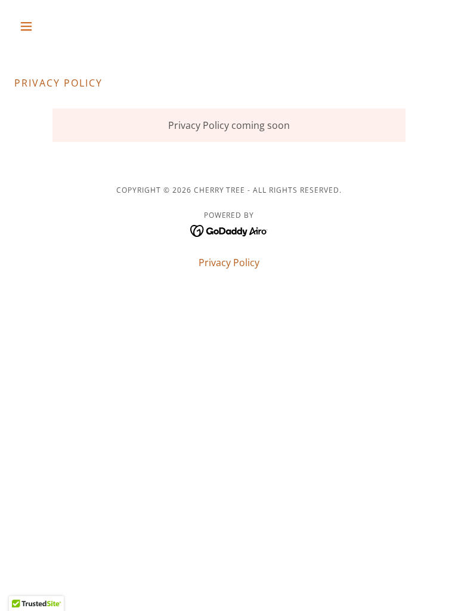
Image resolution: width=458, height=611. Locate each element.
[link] (229, 229)
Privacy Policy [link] (229, 262)
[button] (46, 26)
